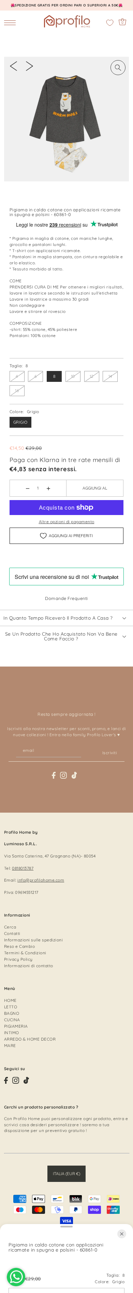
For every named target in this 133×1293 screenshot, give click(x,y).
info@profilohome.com (40, 880)
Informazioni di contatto (28, 965)
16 (17, 390)
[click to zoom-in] (117, 67)
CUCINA (12, 1019)
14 (110, 376)
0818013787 (22, 868)
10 (73, 376)
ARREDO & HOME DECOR (30, 1039)
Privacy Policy (18, 959)
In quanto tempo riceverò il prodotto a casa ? (58, 618)
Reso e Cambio (19, 946)
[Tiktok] (74, 775)
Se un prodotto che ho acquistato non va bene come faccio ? (61, 636)
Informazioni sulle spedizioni (33, 939)
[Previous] (13, 65)
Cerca (10, 926)
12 (92, 376)
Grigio (20, 422)
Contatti (12, 933)
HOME (10, 1000)
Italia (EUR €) (66, 1173)
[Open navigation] (11, 22)
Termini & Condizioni (25, 952)
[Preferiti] (110, 23)
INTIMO (11, 1032)
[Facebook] (54, 775)
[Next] (29, 65)
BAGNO (11, 1013)
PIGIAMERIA (16, 1026)
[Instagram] (63, 775)
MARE (10, 1045)
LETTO (10, 1006)
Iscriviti (109, 752)
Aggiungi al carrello (95, 490)
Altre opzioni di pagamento (66, 521)
